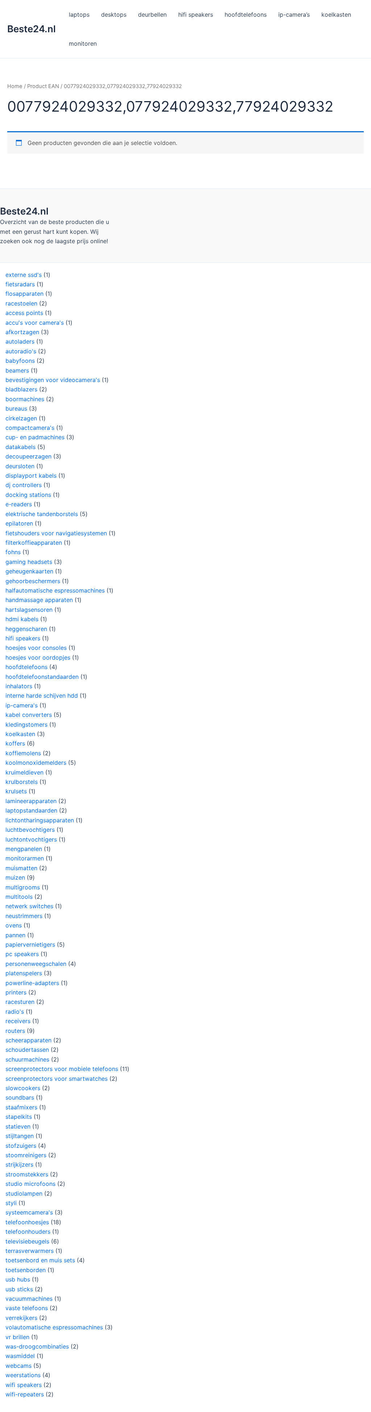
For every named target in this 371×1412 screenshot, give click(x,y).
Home (14, 86)
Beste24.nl (31, 28)
